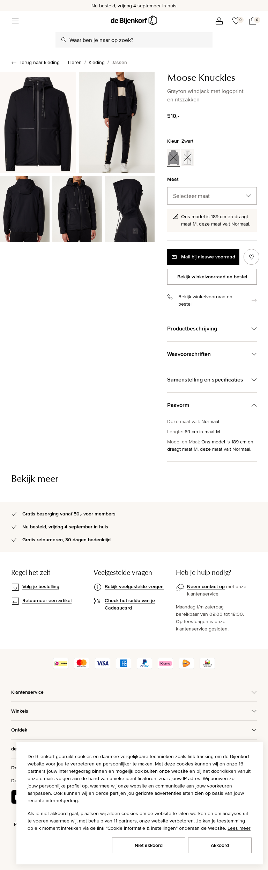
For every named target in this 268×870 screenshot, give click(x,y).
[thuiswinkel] (207, 667)
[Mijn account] (219, 21)
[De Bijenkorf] (134, 20)
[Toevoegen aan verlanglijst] (251, 257)
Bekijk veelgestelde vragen (134, 586)
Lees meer (239, 828)
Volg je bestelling (40, 586)
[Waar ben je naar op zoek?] (63, 39)
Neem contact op (206, 586)
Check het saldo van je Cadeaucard (130, 604)
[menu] (15, 21)
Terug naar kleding (40, 62)
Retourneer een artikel (47, 600)
